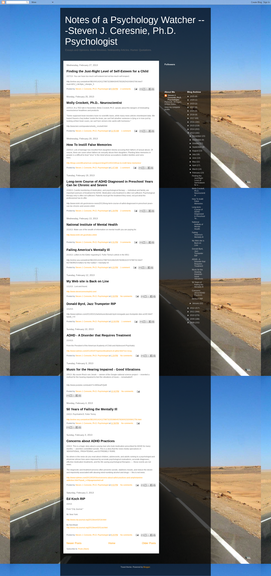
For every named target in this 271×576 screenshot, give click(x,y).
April (194, 165)
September (197, 147)
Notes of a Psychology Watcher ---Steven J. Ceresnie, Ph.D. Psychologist (135, 31)
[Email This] (141, 89)
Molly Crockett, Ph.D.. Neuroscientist (94, 102)
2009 (192, 319)
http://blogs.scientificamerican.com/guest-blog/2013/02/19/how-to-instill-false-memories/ (103, 163)
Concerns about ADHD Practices (90, 441)
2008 (192, 323)
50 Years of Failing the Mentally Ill (91, 409)
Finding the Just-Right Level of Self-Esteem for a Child (107, 71)
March (195, 169)
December (197, 136)
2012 (192, 308)
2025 (192, 96)
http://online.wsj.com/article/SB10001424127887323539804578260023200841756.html (103, 419)
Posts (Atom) (83, 549)
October (195, 143)
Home (111, 543)
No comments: (126, 296)
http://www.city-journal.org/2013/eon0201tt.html (86, 520)
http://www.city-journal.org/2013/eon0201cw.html (87, 528)
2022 (192, 107)
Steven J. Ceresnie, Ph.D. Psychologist (174, 97)
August (195, 151)
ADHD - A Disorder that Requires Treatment (98, 335)
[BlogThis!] (144, 89)
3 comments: (126, 242)
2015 (192, 126)
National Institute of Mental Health (92, 224)
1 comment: (126, 131)
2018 (192, 115)
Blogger (146, 567)
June (194, 158)
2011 (192, 312)
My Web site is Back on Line (87, 281)
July (194, 154)
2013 (192, 133)
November (197, 140)
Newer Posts (74, 543)
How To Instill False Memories (89, 144)
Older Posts (149, 543)
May (194, 162)
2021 (192, 111)
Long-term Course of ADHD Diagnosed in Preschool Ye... (198, 213)
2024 (192, 100)
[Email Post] (135, 89)
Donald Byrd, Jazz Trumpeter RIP (91, 304)
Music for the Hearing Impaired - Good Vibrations (103, 369)
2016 (192, 122)
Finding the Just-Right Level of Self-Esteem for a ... (198, 180)
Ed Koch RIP (75, 499)
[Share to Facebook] (149, 89)
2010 (192, 315)
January (196, 303)
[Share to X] (147, 89)
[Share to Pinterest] (152, 89)
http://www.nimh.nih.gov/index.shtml (81, 235)
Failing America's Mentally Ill (88, 250)
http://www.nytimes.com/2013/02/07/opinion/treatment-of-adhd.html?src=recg (99, 351)
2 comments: (126, 89)
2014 (192, 129)
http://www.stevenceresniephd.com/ (81, 292)
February (196, 173)
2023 (192, 104)
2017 (192, 118)
